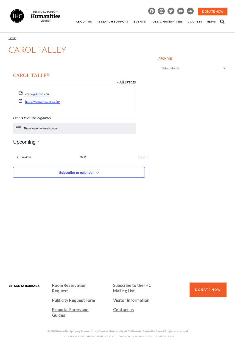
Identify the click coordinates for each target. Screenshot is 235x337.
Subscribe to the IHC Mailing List (132, 288)
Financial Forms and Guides (70, 312)
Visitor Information (131, 300)
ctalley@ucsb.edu (37, 94)
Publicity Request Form (73, 300)
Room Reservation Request (69, 288)
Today (83, 156)
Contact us (123, 309)
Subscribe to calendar (76, 172)
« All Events (126, 81)
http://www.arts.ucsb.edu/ (42, 101)
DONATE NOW (213, 11)
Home (12, 38)
